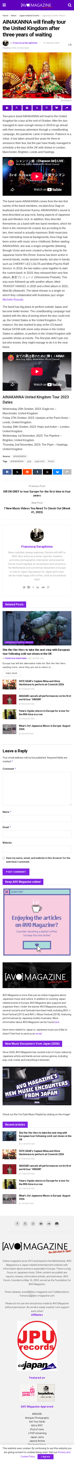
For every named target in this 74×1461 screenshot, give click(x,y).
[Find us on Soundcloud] (49, 1223)
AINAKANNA (19, 456)
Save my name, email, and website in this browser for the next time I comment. (38, 860)
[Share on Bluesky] (56, 108)
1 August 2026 (26, 734)
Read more (13, 673)
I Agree (45, 1456)
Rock (51, 461)
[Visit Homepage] (37, 5)
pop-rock (39, 461)
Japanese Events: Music (53, 15)
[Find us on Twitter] (25, 1224)
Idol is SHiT (37, 1425)
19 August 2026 (27, 689)
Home (5, 15)
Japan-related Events (29, 15)
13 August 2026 (27, 704)
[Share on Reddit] (27, 108)
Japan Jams (37, 1437)
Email (7, 827)
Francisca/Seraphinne (25, 43)
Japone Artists (37, 1441)
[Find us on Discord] (57, 1224)
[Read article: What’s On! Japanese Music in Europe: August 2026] (9, 729)
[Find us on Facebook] (17, 1223)
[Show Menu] (4, 5)
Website (7, 842)
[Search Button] (69, 5)
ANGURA (37, 1414)
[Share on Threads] (46, 108)
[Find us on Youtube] (41, 1223)
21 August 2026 (37, 658)
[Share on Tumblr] (37, 108)
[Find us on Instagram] (33, 1223)
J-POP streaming (37, 1433)
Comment (9, 768)
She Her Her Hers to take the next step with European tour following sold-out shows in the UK (45, 1136)
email (39, 1033)
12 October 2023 (51, 43)
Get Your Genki (37, 1421)
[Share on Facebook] (7, 108)
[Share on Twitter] (17, 108)
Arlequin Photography (37, 1417)
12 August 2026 (27, 719)
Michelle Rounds (13, 299)
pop (29, 461)
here (56, 1022)
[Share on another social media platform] (66, 108)
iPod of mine (37, 1429)
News (13, 15)
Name (7, 811)
